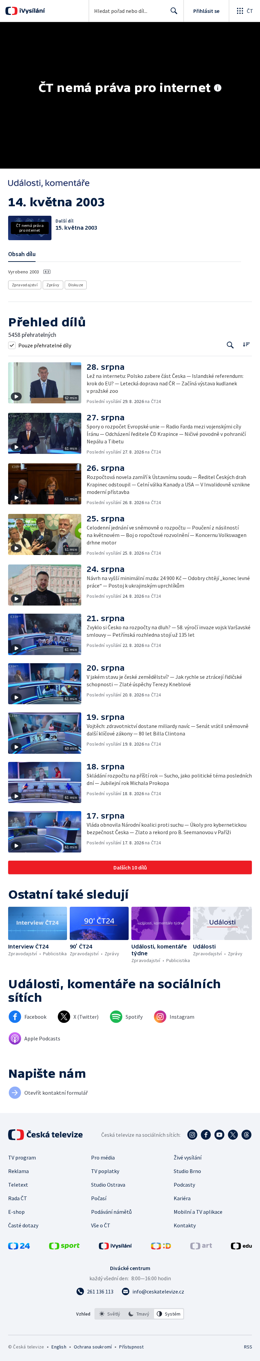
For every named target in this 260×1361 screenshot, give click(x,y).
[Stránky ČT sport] (64, 1247)
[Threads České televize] (246, 1134)
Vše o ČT (100, 1225)
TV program (22, 1157)
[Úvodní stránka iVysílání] (31, 11)
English (58, 1347)
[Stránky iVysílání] (115, 1247)
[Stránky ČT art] (201, 1247)
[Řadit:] (246, 344)
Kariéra (182, 1198)
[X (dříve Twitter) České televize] (233, 1134)
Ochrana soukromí (93, 1347)
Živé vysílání (187, 1157)
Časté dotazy (23, 1225)
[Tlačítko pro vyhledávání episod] (230, 345)
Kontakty (185, 1225)
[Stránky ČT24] (19, 1247)
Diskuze (75, 284)
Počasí (98, 1198)
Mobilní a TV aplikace (198, 1211)
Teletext (18, 1184)
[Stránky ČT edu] (241, 1247)
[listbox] (139, 1314)
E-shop (16, 1211)
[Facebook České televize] (205, 1134)
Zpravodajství (25, 284)
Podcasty (184, 1184)
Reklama (18, 1171)
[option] (109, 1314)
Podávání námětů (111, 1211)
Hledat (174, 10)
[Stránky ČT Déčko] (161, 1247)
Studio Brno (187, 1171)
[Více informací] (218, 88)
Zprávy (52, 284)
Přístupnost (131, 1347)
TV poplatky (105, 1171)
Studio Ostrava (108, 1184)
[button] (47, 383)
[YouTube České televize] (219, 1134)
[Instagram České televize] (192, 1134)
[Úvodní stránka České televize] (46, 1134)
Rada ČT (17, 1198)
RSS (248, 1347)
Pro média (103, 1157)
